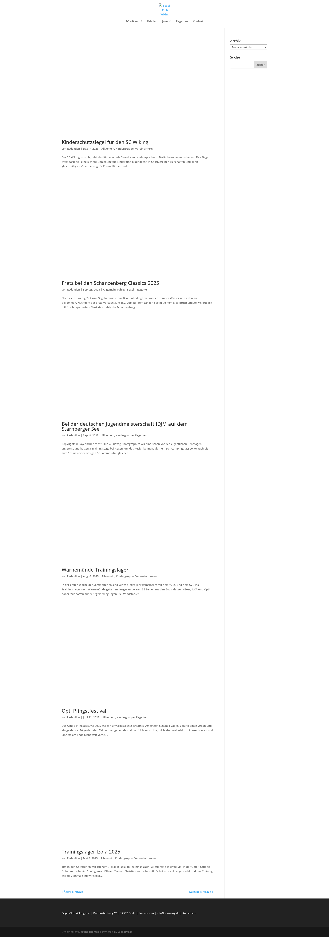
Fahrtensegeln (126, 289)
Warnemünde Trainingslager (95, 569)
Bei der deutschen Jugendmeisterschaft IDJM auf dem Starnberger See (125, 426)
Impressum (146, 913)
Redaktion (73, 148)
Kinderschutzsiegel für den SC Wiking (105, 142)
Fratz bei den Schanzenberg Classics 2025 (110, 282)
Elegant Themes (88, 932)
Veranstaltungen (146, 576)
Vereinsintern (144, 148)
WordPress (125, 932)
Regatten (182, 21)
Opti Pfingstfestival (84, 710)
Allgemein (107, 148)
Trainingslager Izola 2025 (91, 851)
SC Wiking (132, 21)
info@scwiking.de (168, 913)
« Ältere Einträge (72, 892)
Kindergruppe (125, 148)
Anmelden (189, 913)
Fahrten (152, 21)
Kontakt (198, 21)
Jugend (166, 21)
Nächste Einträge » (201, 892)
